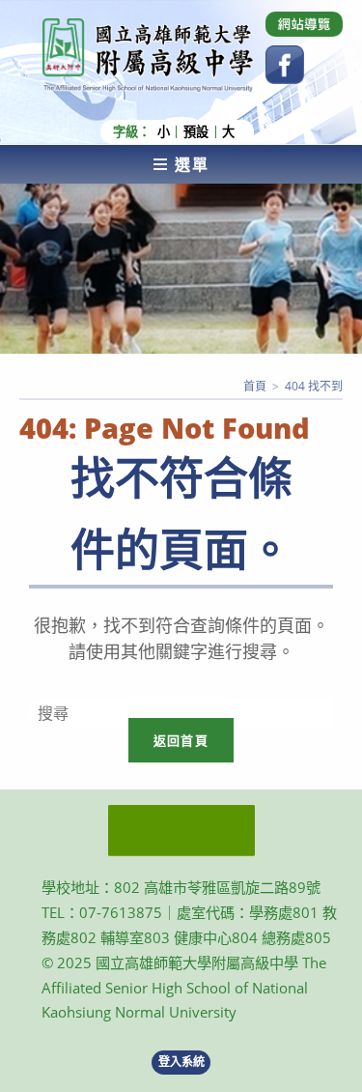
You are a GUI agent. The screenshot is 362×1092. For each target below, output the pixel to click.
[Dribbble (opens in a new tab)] (304, 24)
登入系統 (181, 1061)
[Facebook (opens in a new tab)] (284, 64)
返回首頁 (181, 740)
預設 (196, 132)
